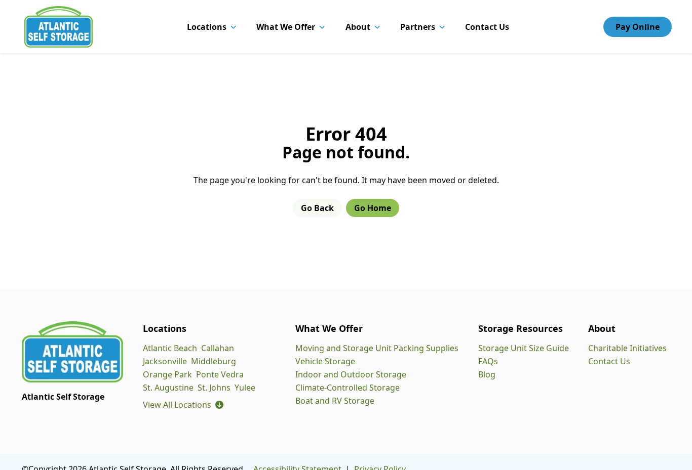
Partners (417, 26)
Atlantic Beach (170, 348)
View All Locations (183, 405)
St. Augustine (168, 387)
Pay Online (638, 26)
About (357, 26)
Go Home (372, 207)
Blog (486, 374)
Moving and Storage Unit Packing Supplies (376, 348)
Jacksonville (165, 361)
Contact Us (487, 26)
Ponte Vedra (220, 374)
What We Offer (285, 26)
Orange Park (167, 374)
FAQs (488, 361)
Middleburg (213, 361)
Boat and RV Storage (334, 400)
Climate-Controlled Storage (347, 387)
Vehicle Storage (325, 361)
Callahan (217, 348)
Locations (206, 26)
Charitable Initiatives (627, 348)
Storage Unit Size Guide (523, 348)
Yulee (245, 387)
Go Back (317, 207)
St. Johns (214, 387)
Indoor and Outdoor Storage (350, 374)
